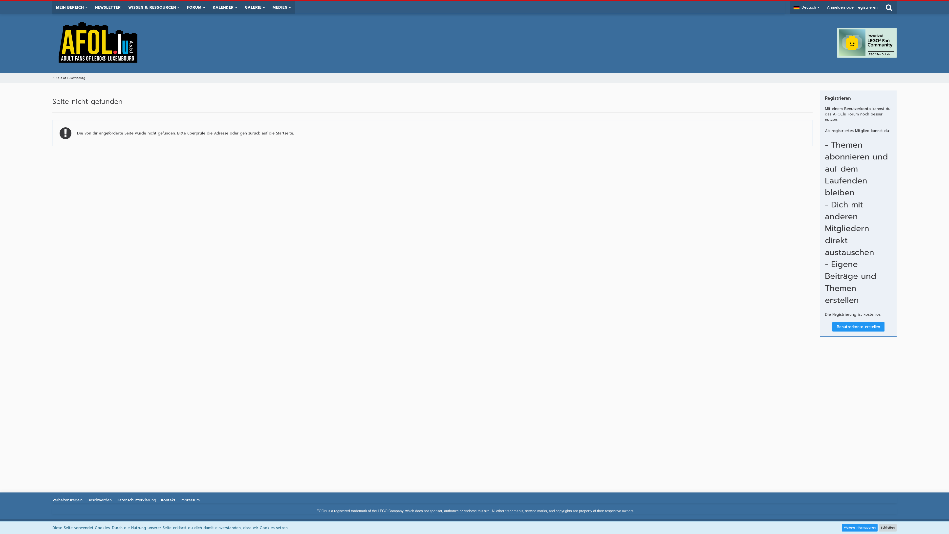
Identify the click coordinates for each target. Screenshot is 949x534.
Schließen (888, 527)
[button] (806, 7)
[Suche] (889, 7)
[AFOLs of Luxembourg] (98, 43)
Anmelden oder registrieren (852, 7)
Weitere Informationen (860, 527)
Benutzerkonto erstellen (858, 327)
